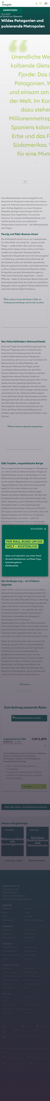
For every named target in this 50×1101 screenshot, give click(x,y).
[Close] (46, 4)
